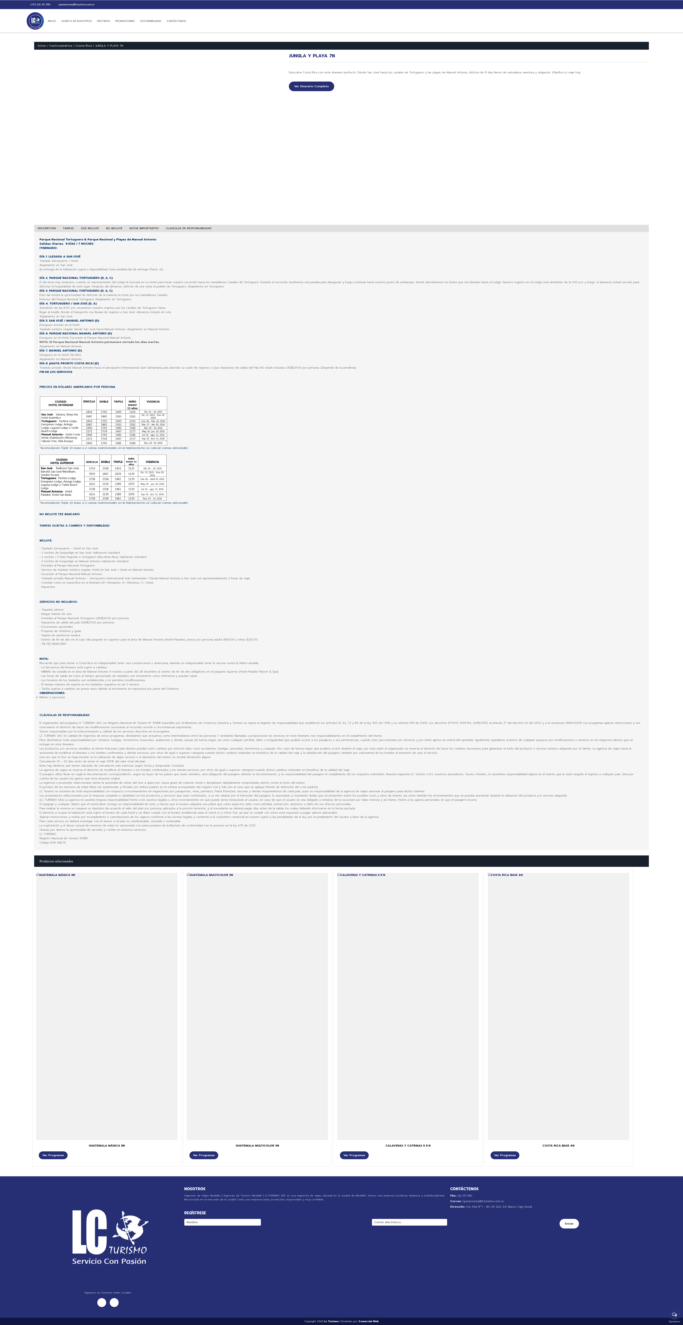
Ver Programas (53, 1155)
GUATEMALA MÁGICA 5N (107, 1146)
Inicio (52, 21)
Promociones (125, 21)
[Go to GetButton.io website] (674, 1321)
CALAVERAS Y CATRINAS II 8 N (408, 1146)
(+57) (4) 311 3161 (40, 4)
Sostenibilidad (150, 21)
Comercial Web (369, 1321)
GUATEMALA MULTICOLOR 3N (257, 1146)
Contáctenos (176, 21)
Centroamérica (60, 46)
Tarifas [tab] (68, 228)
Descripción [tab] (47, 228)
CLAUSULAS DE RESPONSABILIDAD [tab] (189, 228)
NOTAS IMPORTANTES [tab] (144, 228)
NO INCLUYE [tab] (114, 228)
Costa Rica (84, 46)
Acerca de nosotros (76, 21)
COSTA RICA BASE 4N (558, 1146)
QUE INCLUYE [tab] (90, 228)
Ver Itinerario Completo (311, 86)
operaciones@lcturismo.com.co (75, 4)
